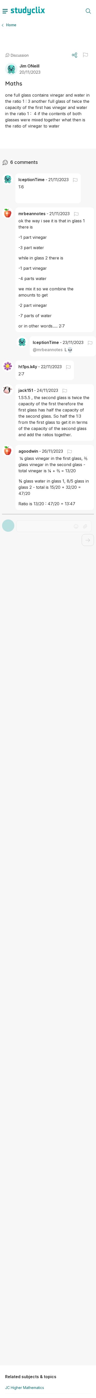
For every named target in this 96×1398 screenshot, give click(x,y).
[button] (85, 54)
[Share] (74, 55)
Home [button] (11, 25)
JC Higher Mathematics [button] (24, 1387)
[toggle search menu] (88, 10)
